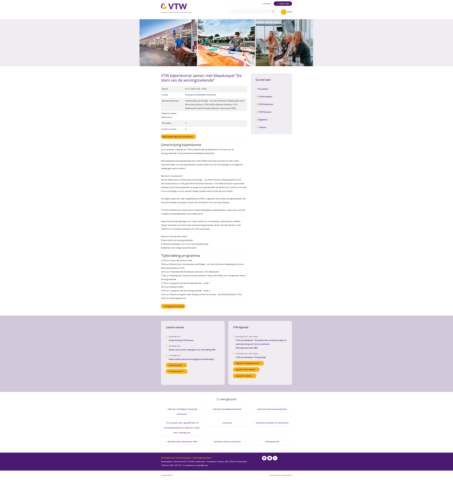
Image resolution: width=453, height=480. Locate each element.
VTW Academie (265, 96)
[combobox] (249, 11)
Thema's (262, 127)
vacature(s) (227, 423)
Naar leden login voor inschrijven (178, 136)
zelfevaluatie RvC (272, 441)
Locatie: (165, 94)
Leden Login (284, 3)
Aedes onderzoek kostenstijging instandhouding (191, 359)
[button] (34, 42)
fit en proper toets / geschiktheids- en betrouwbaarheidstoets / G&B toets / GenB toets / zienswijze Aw (181, 428)
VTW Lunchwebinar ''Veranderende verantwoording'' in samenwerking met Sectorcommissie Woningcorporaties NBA (261, 344)
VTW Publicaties (265, 104)
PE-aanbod (263, 89)
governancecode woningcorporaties (272, 409)
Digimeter (263, 119)
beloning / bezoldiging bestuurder (227, 409)
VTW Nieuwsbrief (176, 371)
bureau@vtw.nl (201, 465)
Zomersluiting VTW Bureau (181, 340)
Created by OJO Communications (281, 475)
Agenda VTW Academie (246, 369)
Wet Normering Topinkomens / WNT (182, 441)
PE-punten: (166, 123)
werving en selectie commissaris (227, 441)
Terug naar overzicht (174, 306)
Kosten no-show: (169, 129)
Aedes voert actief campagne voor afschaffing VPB (192, 349)
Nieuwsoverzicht (176, 365)
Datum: (165, 89)
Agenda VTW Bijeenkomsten (248, 363)
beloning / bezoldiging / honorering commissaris (182, 411)
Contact (266, 3)
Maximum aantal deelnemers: (169, 115)
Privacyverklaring (166, 475)
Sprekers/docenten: (170, 100)
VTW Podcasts (264, 112)
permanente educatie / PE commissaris (272, 423)
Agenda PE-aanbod (244, 376)
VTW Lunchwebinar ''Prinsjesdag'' (251, 357)
